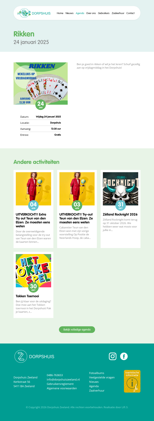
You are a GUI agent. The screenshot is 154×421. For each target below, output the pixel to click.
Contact (130, 13)
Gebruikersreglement (60, 384)
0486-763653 (55, 375)
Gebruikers (103, 13)
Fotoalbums (96, 373)
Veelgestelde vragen (102, 377)
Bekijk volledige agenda (77, 329)
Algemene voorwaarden (62, 388)
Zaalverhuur (118, 13)
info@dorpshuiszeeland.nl (63, 379)
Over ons (91, 13)
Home (60, 13)
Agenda (80, 13)
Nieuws (70, 13)
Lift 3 (125, 407)
